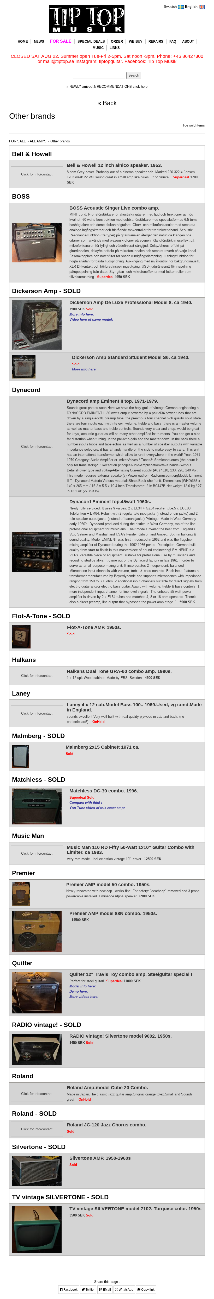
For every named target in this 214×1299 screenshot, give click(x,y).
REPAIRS (155, 41)
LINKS (115, 48)
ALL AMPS (38, 141)
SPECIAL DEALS (91, 41)
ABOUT (188, 41)
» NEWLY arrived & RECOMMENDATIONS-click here (107, 87)
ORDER (117, 41)
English (192, 7)
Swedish (171, 7)
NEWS (39, 41)
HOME (23, 41)
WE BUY (135, 41)
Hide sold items (193, 125)
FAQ (172, 41)
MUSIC (98, 48)
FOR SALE (61, 41)
